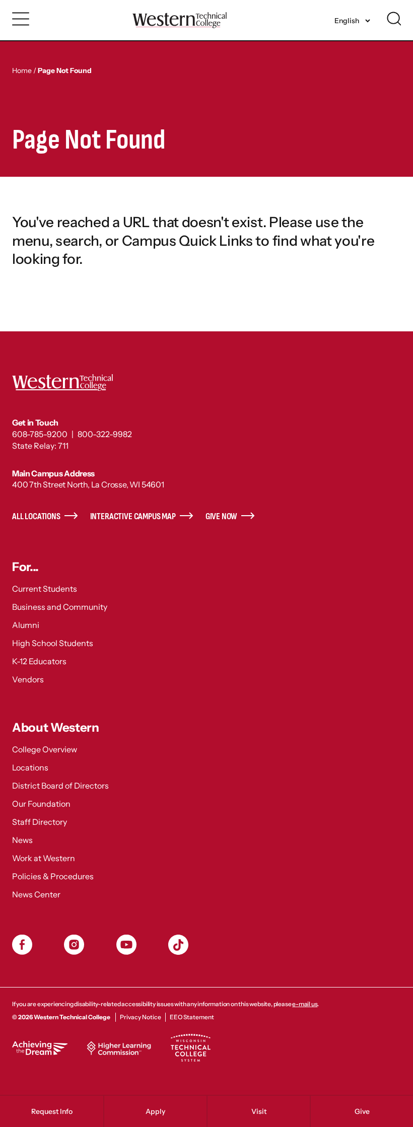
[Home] (179, 20)
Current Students (44, 589)
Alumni (25, 625)
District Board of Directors (60, 786)
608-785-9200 (39, 434)
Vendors (28, 679)
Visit (258, 1111)
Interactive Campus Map (133, 516)
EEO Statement (192, 1017)
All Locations (36, 516)
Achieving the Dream (39, 1048)
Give (362, 1111)
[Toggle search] (394, 19)
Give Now (221, 516)
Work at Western (43, 858)
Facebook (22, 945)
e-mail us (304, 1004)
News (22, 840)
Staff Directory (39, 822)
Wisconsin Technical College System (190, 1048)
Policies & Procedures (53, 876)
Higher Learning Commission (119, 1048)
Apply (155, 1111)
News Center (36, 894)
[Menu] (21, 19)
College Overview (44, 749)
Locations (30, 767)
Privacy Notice (140, 1017)
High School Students (52, 643)
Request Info (52, 1111)
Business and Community (59, 607)
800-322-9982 (105, 434)
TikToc (178, 945)
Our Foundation (41, 804)
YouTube (126, 945)
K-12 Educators (39, 661)
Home (22, 70)
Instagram (74, 945)
